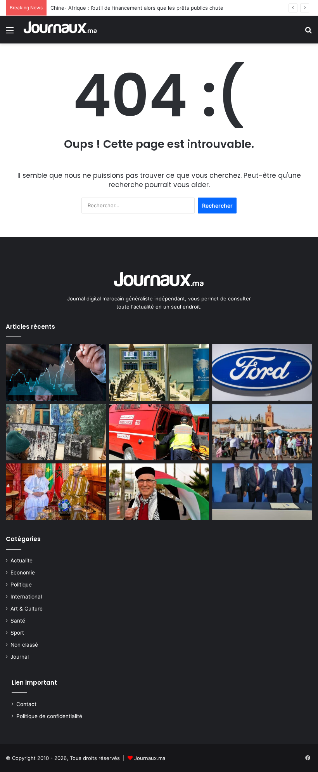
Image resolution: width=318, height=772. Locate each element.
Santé (17, 621)
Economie (22, 572)
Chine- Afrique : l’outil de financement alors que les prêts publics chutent (139, 8)
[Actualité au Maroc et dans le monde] (60, 29)
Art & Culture (26, 608)
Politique (21, 584)
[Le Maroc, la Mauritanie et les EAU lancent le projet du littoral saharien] (56, 491)
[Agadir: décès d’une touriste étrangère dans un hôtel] (159, 432)
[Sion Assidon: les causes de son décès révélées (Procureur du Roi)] (159, 491)
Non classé (24, 645)
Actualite (21, 560)
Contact (26, 704)
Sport (17, 633)
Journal (19, 657)
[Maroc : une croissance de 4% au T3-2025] (56, 372)
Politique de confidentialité (49, 716)
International (26, 596)
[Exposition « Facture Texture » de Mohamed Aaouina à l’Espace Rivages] (56, 432)
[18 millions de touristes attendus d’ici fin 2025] (262, 432)
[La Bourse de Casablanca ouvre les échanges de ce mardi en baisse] (159, 372)
